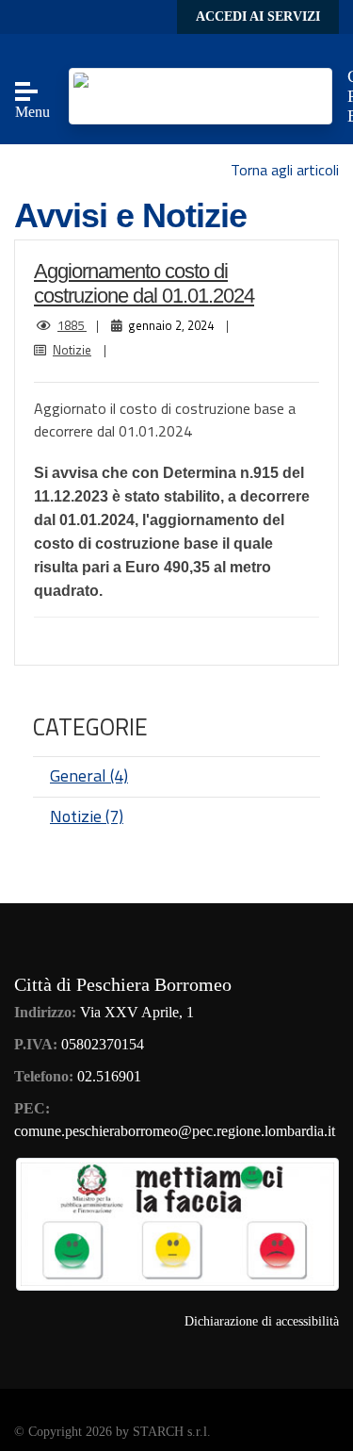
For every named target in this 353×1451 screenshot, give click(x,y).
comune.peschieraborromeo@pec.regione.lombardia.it (174, 1131)
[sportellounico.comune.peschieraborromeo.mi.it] (200, 95)
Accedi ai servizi (258, 16)
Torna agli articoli (285, 169)
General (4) (89, 775)
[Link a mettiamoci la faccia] (177, 1222)
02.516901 (109, 1076)
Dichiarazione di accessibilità (262, 1320)
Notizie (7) (86, 816)
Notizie (72, 349)
